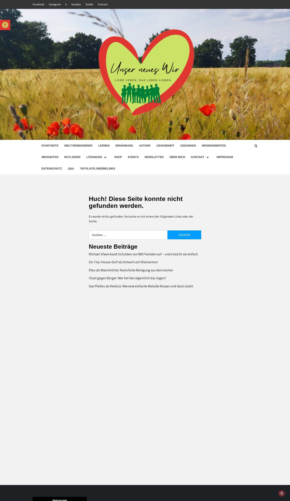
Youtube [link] (76, 4)
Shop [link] (118, 157)
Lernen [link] (103, 145)
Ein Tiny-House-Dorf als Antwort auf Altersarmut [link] (123, 262)
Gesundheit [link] (165, 145)
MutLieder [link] (72, 157)
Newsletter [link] (154, 157)
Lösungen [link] (94, 157)
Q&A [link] (71, 168)
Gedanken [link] (188, 145)
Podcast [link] (103, 4)
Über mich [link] (177, 157)
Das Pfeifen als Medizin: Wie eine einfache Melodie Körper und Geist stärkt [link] (141, 286)
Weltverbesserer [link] (78, 145)
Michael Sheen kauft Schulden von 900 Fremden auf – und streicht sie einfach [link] (143, 254)
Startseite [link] (49, 145)
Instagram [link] (55, 4)
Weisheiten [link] (49, 157)
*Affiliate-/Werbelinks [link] (97, 168)
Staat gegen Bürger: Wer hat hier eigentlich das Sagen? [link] (127, 278)
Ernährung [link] (124, 145)
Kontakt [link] (197, 157)
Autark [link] (145, 145)
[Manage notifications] (282, 493)
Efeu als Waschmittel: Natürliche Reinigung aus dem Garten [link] (131, 270)
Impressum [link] (225, 157)
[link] (5, 25)
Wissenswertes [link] (214, 145)
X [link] (66, 4)
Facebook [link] (38, 4)
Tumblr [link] (89, 4)
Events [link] (133, 157)
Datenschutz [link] (51, 168)
